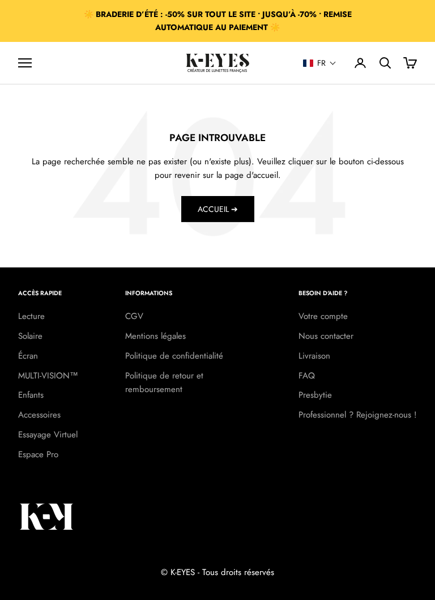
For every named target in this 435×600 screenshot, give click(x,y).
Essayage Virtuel (48, 434)
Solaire (30, 336)
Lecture (31, 316)
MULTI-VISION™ (48, 375)
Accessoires (39, 414)
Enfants (31, 395)
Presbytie (315, 395)
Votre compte (323, 316)
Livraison (314, 356)
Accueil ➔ (218, 209)
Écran (28, 356)
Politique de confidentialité (174, 356)
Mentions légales (155, 336)
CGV (134, 316)
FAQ (306, 375)
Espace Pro (38, 454)
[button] (319, 63)
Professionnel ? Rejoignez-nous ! (357, 414)
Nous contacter (325, 336)
